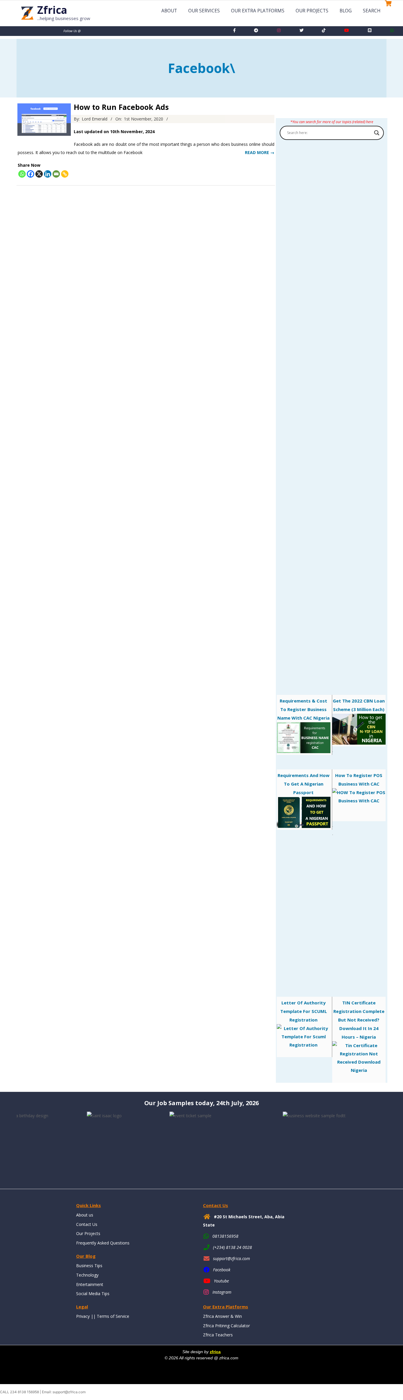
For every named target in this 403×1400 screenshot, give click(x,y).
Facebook (221, 1269)
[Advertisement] (331, 406)
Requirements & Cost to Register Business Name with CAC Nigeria (303, 709)
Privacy (83, 1316)
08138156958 (225, 1236)
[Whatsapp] (22, 174)
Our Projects (312, 11)
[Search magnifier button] (377, 133)
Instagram (221, 1292)
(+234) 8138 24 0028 (232, 1247)
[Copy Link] (64, 174)
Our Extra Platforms (257, 11)
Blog (346, 11)
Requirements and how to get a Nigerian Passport (304, 783)
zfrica (215, 1351)
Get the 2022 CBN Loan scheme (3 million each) (359, 705)
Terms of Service (113, 1316)
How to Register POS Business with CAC (358, 779)
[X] (39, 174)
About (169, 11)
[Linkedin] (47, 174)
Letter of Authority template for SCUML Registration (303, 1011)
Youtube (221, 1281)
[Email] (56, 174)
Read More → (259, 152)
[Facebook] (30, 174)
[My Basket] (387, 12)
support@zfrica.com (231, 1258)
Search (372, 11)
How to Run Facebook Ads (121, 107)
